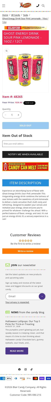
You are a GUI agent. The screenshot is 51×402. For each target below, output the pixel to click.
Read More (17, 350)
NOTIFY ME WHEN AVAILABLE (25, 154)
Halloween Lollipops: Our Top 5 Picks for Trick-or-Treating (22, 322)
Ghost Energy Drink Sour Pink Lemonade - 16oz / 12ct (25, 20)
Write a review (25, 251)
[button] (3, 5)
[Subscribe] (42, 296)
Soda (25, 15)
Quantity (6, 109)
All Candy (15, 15)
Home (5, 15)
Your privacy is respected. (17, 302)
